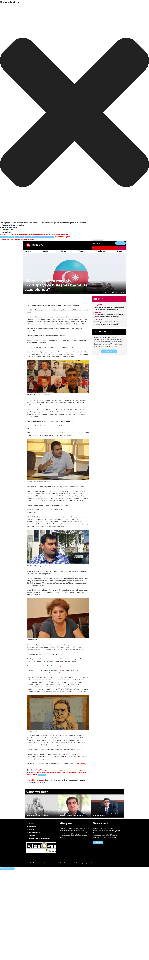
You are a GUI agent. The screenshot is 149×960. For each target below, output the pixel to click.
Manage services (20, 234)
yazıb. (62, 666)
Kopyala (42, 774)
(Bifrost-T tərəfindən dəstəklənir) (40, 838)
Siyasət (27, 251)
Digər (119, 251)
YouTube (31, 829)
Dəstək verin (120, 243)
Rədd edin (19, 237)
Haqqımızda (58, 863)
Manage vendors (34, 234)
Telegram (32, 835)
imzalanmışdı (82, 764)
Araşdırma (100, 251)
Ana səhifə (31, 780)
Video (80, 251)
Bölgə (63, 251)
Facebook (32, 824)
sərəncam (68, 310)
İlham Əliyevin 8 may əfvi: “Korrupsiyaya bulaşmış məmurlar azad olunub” (108, 323)
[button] (74, 113)
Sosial (45, 251)
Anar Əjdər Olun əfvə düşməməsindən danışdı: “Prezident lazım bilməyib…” (108, 316)
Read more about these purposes (54, 234)
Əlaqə (65, 863)
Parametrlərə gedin (31, 237)
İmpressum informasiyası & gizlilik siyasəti (17, 239)
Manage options (6, 234)
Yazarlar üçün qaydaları (44, 863)
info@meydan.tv (34, 832)
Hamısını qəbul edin (7, 237)
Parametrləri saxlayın (46, 237)
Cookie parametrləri (7, 868)
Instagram (32, 826)
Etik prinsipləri (30, 863)
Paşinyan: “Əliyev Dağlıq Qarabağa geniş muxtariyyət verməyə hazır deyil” (108, 308)
